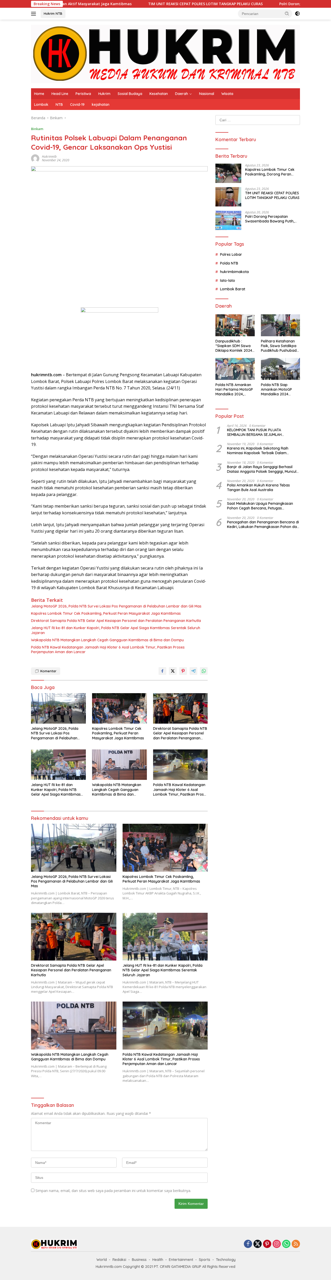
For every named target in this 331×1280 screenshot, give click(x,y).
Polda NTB (229, 263)
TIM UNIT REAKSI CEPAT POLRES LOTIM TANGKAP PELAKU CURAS (160, 4)
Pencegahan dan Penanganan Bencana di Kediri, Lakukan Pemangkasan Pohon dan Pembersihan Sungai (263, 524)
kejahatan (100, 104)
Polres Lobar (231, 254)
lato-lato (227, 280)
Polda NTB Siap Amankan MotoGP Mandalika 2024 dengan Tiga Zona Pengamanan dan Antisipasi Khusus (277, 389)
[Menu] (34, 13)
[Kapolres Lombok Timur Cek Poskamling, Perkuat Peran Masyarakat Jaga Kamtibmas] (119, 708)
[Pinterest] (267, 1244)
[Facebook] (248, 1244)
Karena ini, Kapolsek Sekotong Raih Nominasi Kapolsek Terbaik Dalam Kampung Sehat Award (257, 450)
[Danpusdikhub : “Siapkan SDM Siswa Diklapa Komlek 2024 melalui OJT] (234, 325)
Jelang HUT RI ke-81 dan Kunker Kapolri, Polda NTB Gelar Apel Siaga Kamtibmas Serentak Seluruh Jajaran (115, 630)
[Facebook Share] (162, 671)
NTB (59, 104)
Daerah (181, 93)
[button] (287, 13)
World (101, 1259)
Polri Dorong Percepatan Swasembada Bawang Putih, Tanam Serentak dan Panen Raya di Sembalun (269, 218)
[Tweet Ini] (173, 671)
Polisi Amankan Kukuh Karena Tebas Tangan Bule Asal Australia (258, 487)
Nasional (206, 93)
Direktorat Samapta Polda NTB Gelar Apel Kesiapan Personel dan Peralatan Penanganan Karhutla (116, 620)
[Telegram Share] (193, 671)
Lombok (41, 104)
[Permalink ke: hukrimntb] (35, 158)
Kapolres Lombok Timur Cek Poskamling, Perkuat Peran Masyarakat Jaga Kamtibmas (106, 613)
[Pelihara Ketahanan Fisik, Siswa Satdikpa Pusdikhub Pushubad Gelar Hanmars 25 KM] (280, 325)
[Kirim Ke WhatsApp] (204, 671)
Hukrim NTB (53, 13)
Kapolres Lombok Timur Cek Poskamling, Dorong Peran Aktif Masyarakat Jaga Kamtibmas (270, 172)
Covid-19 (77, 104)
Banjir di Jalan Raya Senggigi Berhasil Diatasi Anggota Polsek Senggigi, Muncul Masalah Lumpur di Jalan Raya (261, 469)
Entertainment (181, 1259)
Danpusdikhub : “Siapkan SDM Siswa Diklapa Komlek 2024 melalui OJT (233, 346)
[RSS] (296, 1244)
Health (157, 1259)
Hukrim (104, 93)
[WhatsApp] (286, 1244)
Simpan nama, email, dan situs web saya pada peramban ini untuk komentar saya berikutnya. (113, 1190)
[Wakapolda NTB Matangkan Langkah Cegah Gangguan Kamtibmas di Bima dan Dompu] (119, 764)
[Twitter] (257, 1244)
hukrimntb (49, 156)
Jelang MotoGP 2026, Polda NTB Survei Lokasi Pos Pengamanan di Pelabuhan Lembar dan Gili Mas (116, 606)
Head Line (59, 93)
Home (39, 93)
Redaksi (119, 1259)
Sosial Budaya (130, 93)
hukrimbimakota (234, 271)
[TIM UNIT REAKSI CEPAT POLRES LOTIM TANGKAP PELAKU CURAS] (228, 196)
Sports (204, 1259)
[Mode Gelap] (297, 13)
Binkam (37, 128)
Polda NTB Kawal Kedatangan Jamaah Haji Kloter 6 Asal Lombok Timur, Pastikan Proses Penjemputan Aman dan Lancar (108, 649)
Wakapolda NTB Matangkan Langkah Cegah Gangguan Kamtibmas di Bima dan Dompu (107, 640)
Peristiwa (83, 93)
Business (139, 1259)
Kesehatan (158, 93)
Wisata (227, 93)
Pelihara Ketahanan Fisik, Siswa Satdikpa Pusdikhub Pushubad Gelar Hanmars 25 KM (279, 346)
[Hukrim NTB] (165, 53)
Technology (226, 1259)
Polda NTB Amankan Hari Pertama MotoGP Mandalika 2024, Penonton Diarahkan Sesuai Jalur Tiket (234, 389)
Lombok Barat (232, 289)
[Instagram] (277, 1244)
